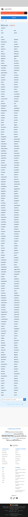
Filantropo (4, 452)
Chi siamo (6, 510)
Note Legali (11, 510)
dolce (16, 434)
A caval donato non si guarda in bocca (20, 491)
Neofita (3, 460)
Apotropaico (5, 463)
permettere (5, 438)
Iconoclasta (4, 461)
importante (11, 432)
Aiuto (18, 511)
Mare (3, 475)
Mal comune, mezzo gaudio (19, 482)
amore (15, 440)
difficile (23, 436)
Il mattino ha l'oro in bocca (20, 479)
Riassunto (17, 458)
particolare (23, 438)
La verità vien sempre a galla (20, 470)
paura (20, 440)
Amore (3, 476)
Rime (6, 20)
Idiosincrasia (5, 454)
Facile (16, 452)
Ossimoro (4, 450)
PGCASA (24, 506)
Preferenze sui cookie (12, 511)
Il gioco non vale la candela (19, 485)
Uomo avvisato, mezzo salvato (20, 473)
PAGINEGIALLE (11, 506)
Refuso (3, 458)
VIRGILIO (7, 506)
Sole (3, 471)
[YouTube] (16, 498)
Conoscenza (18, 456)
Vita (3, 469)
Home (2, 20)
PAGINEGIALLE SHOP (18, 506)
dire (6, 432)
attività (21, 432)
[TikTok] (14, 498)
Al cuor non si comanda (18, 488)
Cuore (3, 478)
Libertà (17, 450)
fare (8, 440)
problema (9, 433)
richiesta (17, 432)
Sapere (8, 9)
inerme (18, 438)
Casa (3, 473)
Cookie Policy (20, 510)
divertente (7, 435)
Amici (3, 480)
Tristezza (17, 463)
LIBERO (3, 506)
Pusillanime (4, 456)
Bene (3, 482)
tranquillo (17, 436)
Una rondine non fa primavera (19, 476)
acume (12, 437)
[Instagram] (11, 498)
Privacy (16, 510)
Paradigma (17, 460)
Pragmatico (17, 454)
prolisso (21, 434)
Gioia (16, 461)
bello (11, 440)
